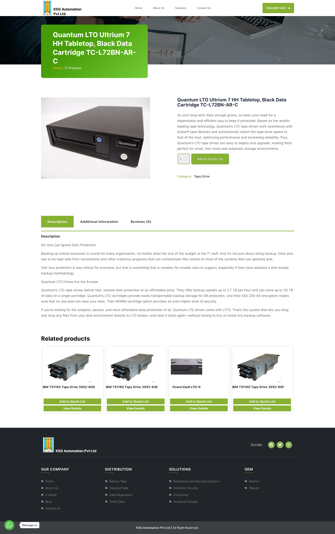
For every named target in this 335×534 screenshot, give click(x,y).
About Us (158, 7)
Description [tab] (57, 222)
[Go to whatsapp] (9, 525)
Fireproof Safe (118, 488)
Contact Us (204, 7)
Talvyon (254, 488)
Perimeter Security (185, 488)
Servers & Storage (185, 501)
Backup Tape (118, 481)
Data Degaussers (121, 495)
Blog (48, 501)
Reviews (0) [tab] (141, 222)
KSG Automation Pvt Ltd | (154, 528)
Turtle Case (117, 501)
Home (138, 7)
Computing (180, 495)
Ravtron (254, 481)
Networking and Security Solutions (196, 481)
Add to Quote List (210, 159)
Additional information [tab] (99, 222)
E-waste (51, 495)
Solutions (180, 7)
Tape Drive (202, 176)
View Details (72, 408)
